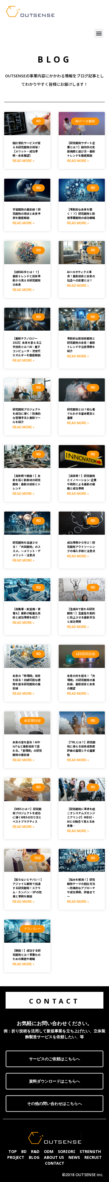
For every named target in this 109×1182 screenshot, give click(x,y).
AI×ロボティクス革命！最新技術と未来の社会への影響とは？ (81, 276)
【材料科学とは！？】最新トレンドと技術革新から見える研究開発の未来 (27, 278)
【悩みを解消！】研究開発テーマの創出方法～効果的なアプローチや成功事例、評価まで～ (81, 887)
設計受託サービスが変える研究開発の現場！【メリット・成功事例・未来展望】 (27, 149)
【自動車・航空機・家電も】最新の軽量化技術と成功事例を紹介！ (27, 613)
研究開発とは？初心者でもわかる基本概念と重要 (81, 413)
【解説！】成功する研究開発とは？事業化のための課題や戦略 (27, 954)
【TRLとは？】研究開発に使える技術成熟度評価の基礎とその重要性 (81, 748)
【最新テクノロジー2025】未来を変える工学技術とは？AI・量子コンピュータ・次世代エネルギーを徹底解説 (27, 346)
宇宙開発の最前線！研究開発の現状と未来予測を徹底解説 (27, 213)
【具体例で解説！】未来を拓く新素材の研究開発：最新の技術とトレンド (27, 482)
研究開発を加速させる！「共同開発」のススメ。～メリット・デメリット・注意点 (27, 548)
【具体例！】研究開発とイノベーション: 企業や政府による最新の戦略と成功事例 (81, 482)
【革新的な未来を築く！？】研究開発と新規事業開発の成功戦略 (81, 213)
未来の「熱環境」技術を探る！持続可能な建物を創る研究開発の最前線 (27, 682)
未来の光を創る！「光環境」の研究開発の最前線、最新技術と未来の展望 (81, 682)
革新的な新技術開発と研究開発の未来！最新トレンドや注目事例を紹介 (81, 344)
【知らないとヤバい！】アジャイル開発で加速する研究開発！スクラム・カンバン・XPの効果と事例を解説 (27, 887)
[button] (98, 33)
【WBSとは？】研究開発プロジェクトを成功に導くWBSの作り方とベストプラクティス (27, 815)
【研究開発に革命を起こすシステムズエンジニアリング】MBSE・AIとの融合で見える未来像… (81, 817)
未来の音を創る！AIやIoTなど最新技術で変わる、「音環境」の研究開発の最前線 (27, 748)
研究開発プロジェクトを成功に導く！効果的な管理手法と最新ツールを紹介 (27, 415)
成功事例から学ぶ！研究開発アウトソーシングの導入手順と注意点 (81, 546)
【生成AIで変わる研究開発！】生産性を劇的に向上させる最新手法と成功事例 (81, 615)
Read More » (23, 161)
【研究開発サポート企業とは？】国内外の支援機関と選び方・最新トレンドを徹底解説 (81, 149)
